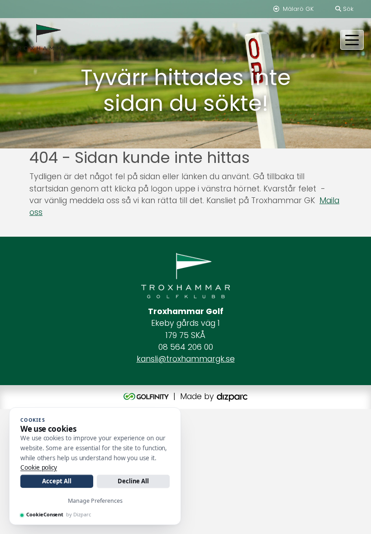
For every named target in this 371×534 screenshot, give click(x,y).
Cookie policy (38, 467)
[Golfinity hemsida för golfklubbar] (147, 396)
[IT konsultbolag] (232, 396)
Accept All (56, 481)
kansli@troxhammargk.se (186, 358)
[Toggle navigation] (352, 40)
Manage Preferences (95, 501)
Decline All (133, 481)
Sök (347, 9)
